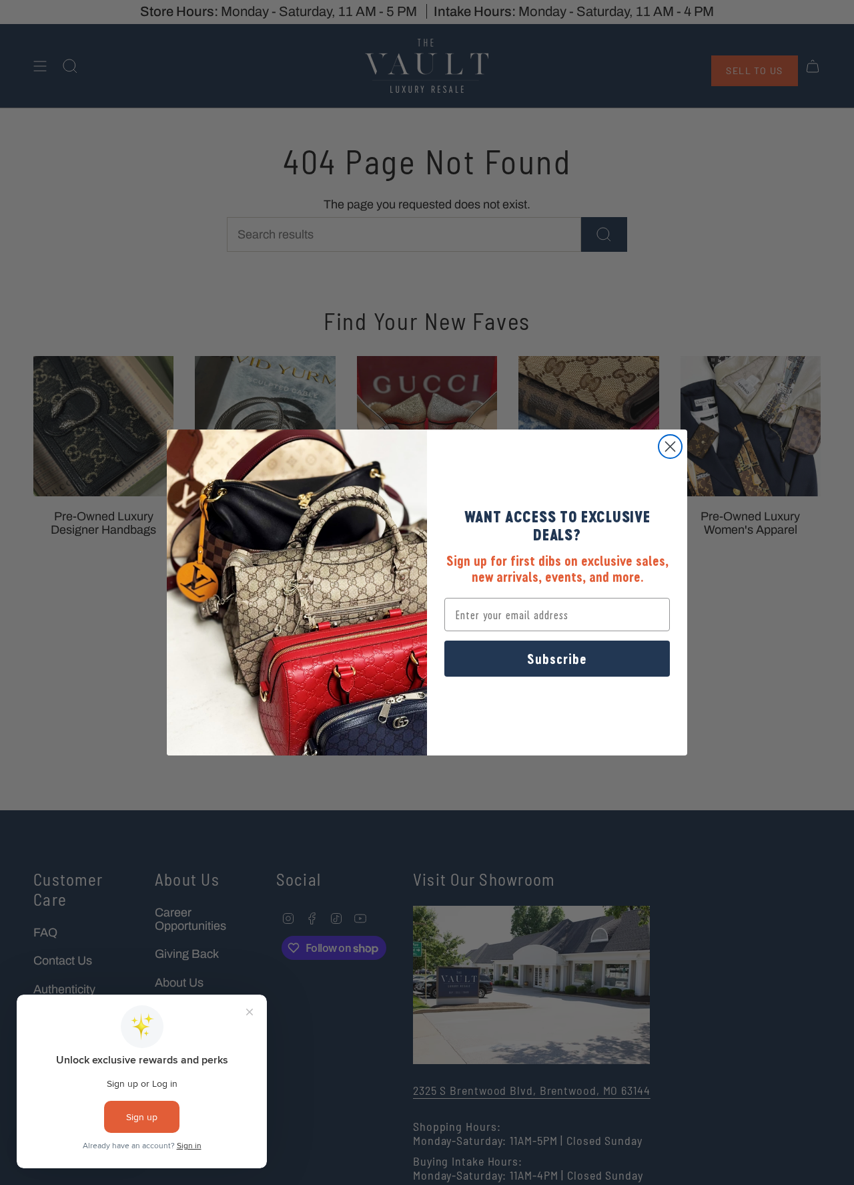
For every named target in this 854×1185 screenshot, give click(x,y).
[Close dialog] (670, 446)
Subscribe (557, 659)
